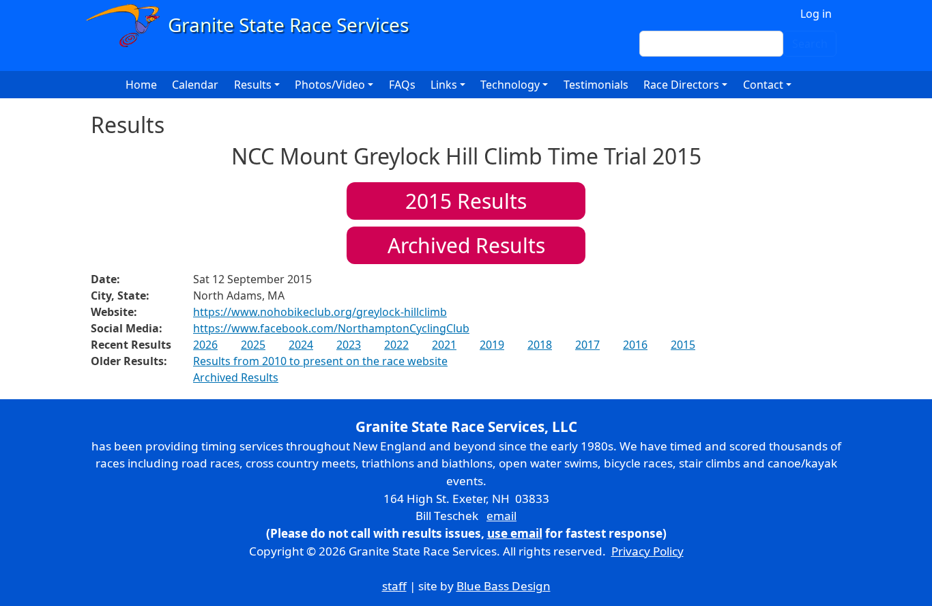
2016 (635, 344)
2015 (683, 344)
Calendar (195, 84)
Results (466, 201)
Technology (510, 84)
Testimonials (596, 84)
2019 (492, 344)
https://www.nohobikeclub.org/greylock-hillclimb (320, 311)
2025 (253, 344)
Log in (816, 13)
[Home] (253, 25)
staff (394, 586)
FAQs (402, 84)
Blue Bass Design (503, 586)
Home (141, 84)
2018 (539, 344)
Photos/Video (330, 84)
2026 (205, 344)
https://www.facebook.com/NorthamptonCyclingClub (331, 328)
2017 (587, 344)
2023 (348, 344)
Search (810, 43)
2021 (444, 344)
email (501, 515)
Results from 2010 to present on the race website (320, 361)
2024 (301, 344)
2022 (396, 344)
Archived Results (466, 245)
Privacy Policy (647, 551)
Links (444, 84)
